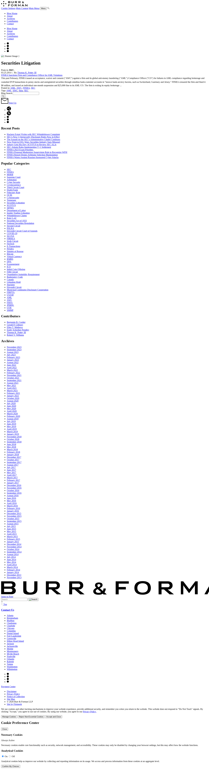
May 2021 (11, 385)
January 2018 (13, 454)
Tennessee (11, 200)
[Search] (48, 8)
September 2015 (14, 521)
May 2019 (11, 426)
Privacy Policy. (89, 711)
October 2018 (13, 439)
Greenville (11, 638)
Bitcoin (10, 254)
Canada (10, 279)
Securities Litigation (16, 203)
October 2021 (13, 378)
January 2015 (13, 541)
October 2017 (13, 460)
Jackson (10, 643)
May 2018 (11, 447)
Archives (11, 18)
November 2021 (14, 375)
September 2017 (14, 462)
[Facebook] (8, 46)
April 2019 (12, 429)
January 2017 (13, 483)
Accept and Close (53, 717)
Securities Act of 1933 (17, 220)
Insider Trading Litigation (18, 213)
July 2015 (11, 526)
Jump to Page (7, 596)
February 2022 (13, 372)
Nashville (11, 656)
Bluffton (10, 620)
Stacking (11, 284)
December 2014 (14, 544)
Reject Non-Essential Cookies (31, 717)
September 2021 (14, 380)
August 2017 (12, 465)
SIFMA (10, 208)
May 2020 (11, 408)
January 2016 (13, 511)
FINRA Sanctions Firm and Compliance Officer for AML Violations (31, 75)
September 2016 (14, 493)
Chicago (10, 628)
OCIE (9, 195)
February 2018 (13, 452)
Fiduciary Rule (13, 192)
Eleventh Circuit (14, 287)
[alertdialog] (104, 744)
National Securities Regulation (20, 223)
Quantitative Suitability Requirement (23, 274)
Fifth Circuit (12, 272)
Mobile (10, 649)
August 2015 (12, 524)
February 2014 (13, 570)
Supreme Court (13, 177)
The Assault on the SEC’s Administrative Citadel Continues (33, 139)
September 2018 (14, 442)
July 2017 (11, 467)
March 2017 (12, 477)
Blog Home (12, 13)
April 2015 (12, 534)
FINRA (26, 88)
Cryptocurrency (14, 185)
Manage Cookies (9, 717)
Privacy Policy (13, 694)
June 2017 (11, 470)
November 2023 (14, 347)
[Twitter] (8, 49)
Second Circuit (13, 226)
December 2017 (14, 457)
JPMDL (10, 305)
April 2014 (12, 564)
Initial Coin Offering (16, 269)
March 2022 (12, 370)
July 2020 (11, 403)
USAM (10, 295)
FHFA (10, 302)
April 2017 (12, 475)
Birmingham (12, 618)
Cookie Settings (8, 8)
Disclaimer (11, 691)
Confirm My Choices (10, 766)
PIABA (10, 249)
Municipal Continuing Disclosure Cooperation (27, 290)
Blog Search (6, 93)
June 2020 (11, 406)
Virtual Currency (14, 256)
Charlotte (11, 626)
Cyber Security (13, 182)
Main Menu (34, 8)
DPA (9, 261)
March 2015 (12, 536)
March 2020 (12, 413)
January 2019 (13, 434)
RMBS (10, 259)
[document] (104, 744)
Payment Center (8, 686)
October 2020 (13, 398)
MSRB (10, 174)
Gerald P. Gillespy (15, 325)
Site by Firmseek (14, 704)
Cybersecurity (13, 197)
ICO (9, 267)
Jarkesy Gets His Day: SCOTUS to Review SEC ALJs (31, 144)
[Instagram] (8, 43)
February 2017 (13, 480)
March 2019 (12, 431)
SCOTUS (11, 205)
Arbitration (12, 179)
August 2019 (12, 419)
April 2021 (12, 388)
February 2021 (13, 393)
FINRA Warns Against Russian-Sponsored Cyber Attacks (33, 157)
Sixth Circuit (12, 241)
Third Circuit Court (15, 187)
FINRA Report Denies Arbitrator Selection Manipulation (32, 155)
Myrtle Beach (13, 654)
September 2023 (14, 349)
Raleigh (10, 661)
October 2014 (13, 549)
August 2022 (12, 362)
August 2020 (12, 401)
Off (13, 756)
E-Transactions (13, 246)
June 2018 (11, 444)
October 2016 (13, 490)
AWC (19, 88)
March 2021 (12, 390)
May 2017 (11, 472)
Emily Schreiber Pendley (18, 330)
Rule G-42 (11, 218)
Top (5, 604)
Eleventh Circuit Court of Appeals (22, 231)
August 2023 (12, 352)
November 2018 (14, 436)
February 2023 (13, 357)
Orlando (10, 659)
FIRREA (11, 238)
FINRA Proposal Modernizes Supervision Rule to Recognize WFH (37, 152)
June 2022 (11, 365)
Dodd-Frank (12, 190)
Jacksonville (12, 646)
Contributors (12, 21)
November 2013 (14, 577)
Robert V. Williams (15, 335)
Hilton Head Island (15, 641)
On (6, 756)
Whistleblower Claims (17, 215)
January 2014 (13, 572)
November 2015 (14, 516)
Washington (12, 666)
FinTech (10, 243)
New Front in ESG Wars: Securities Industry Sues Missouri (33, 142)
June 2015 (11, 529)
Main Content (22, 8)
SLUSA (10, 236)
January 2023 (13, 360)
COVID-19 (12, 233)
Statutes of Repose (15, 251)
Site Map (11, 699)
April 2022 (12, 367)
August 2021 (12, 383)
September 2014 (14, 552)
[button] (9, 110)
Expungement (13, 264)
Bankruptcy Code (15, 277)
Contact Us (7, 609)
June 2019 (11, 424)
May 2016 (11, 500)
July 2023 (11, 355)
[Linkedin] (8, 51)
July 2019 (11, 421)
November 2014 (14, 547)
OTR (9, 307)
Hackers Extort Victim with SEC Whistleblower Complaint (33, 134)
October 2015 (13, 518)
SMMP (10, 310)
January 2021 (13, 396)
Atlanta (10, 615)
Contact (10, 23)
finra (21, 90)
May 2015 (11, 531)
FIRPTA (11, 292)
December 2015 (14, 513)
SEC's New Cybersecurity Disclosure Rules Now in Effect (33, 137)
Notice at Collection (16, 696)
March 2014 (12, 567)
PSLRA (10, 228)
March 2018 (12, 449)
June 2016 (11, 498)
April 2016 (12, 503)
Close (4, 729)
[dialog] (104, 713)
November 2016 (14, 488)
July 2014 (11, 557)
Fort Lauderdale (14, 636)
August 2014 (12, 554)
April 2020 (12, 411)
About (10, 16)
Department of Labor (16, 210)
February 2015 (13, 539)
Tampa (10, 664)
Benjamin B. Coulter (16, 322)
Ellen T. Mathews (15, 327)
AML (12, 88)
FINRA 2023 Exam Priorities (20, 149)
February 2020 (13, 416)
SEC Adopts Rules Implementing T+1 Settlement (29, 147)
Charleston (11, 623)
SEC (33, 88)
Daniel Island (13, 633)
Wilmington (12, 669)
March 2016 (12, 506)
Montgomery (12, 651)
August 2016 (12, 495)
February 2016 (13, 508)
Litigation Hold (14, 282)
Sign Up (12, 103)
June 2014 (11, 559)
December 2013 (14, 575)
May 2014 (11, 562)
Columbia (11, 631)
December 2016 (14, 485)
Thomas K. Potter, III (26, 72)
